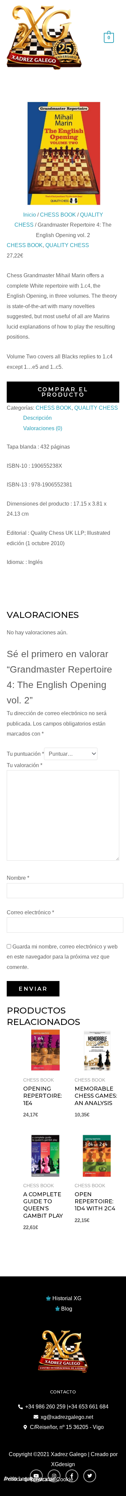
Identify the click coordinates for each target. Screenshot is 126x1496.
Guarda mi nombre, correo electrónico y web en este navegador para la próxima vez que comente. (62, 956)
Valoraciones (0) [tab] (42, 428)
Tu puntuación (25, 754)
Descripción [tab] (37, 418)
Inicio (29, 215)
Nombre (18, 878)
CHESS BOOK (58, 215)
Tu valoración (24, 765)
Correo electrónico (30, 912)
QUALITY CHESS (67, 245)
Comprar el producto (63, 392)
